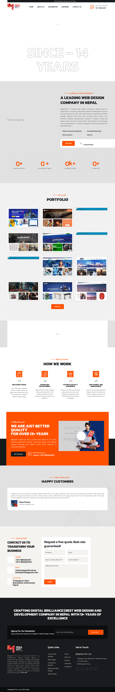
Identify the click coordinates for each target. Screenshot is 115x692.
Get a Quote (18, 454)
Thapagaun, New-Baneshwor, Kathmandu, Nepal (91, 658)
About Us (40, 7)
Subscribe (95, 632)
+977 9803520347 (23, 562)
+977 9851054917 (100, 8)
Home (31, 7)
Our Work (65, 7)
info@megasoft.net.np (25, 570)
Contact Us (77, 7)
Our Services (53, 7)
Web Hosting (52, 674)
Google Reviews (88, 145)
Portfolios (68, 663)
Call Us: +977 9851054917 (43, 455)
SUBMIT (49, 582)
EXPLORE (68, 143)
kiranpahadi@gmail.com (26, 572)
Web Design (52, 660)
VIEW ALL (57, 306)
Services (67, 660)
